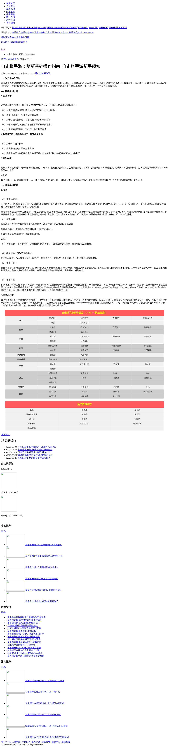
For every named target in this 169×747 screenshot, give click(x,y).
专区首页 (10, 3)
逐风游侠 (116, 318)
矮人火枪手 (84, 323)
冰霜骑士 (148, 327)
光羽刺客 (148, 350)
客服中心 (56, 742)
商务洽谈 (36, 742)
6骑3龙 (137, 419)
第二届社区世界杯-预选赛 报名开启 (24, 639)
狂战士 (116, 373)
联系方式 (46, 742)
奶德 (62, 27)
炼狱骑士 (84, 332)
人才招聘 (16, 742)
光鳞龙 (116, 392)
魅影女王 (84, 350)
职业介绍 (10, 17)
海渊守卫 (53, 378)
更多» (3, 531)
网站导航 (66, 742)
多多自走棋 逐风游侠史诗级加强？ (34, 458)
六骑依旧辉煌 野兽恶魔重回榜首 (23, 625)
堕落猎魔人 (84, 359)
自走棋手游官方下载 (54, 32)
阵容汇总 (23, 42)
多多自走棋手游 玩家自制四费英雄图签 (26, 656)
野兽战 (21, 27)
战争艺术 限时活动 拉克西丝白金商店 (25, 653)
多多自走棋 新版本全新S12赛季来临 (24, 642)
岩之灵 (116, 378)
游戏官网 (14, 42)
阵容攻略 (10, 12)
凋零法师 (53, 392)
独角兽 (116, 387)
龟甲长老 (53, 396)
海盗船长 (84, 373)
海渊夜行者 (116, 346)
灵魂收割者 (84, 337)
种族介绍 (10, 20)
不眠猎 (56, 27)
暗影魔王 (148, 337)
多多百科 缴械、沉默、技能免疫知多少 (26, 634)
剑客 (84, 378)
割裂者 (53, 369)
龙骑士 (53, 327)
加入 (3, 49)
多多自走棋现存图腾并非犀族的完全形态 (37, 447)
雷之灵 (84, 392)
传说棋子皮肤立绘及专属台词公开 (23, 650)
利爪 (148, 387)
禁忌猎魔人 (52, 359)
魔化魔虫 (116, 337)
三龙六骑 (42, 27)
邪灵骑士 (116, 327)
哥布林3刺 (103, 27)
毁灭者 (116, 364)
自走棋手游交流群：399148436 (79, 32)
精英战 (15, 27)
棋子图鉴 (10, 14)
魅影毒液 (84, 346)
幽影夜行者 (52, 346)
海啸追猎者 (147, 318)
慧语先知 (53, 387)
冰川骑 (34, 27)
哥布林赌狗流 (70, 27)
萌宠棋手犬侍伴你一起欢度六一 (22, 645)
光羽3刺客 (93, 27)
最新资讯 (10, 6)
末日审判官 (52, 373)
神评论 (47, 73)
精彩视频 (10, 9)
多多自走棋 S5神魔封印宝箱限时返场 (35, 455)
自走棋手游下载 (21, 37)
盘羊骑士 (84, 327)
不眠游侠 (53, 318)
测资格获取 (39, 32)
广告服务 (26, 742)
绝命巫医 (84, 341)
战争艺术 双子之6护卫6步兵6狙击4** (35, 449)
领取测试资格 (7, 37)
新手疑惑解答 (27, 32)
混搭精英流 (83, 27)
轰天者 (148, 364)
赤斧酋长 (53, 382)
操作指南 (10, 23)
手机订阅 (39, 73)
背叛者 (53, 355)
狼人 (148, 373)
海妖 (53, 323)
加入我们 (5, 42)
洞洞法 (50, 27)
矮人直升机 (84, 364)
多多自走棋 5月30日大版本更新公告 (24, 648)
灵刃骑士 (53, 332)
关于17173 (6, 742)
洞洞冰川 (122, 27)
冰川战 (28, 27)
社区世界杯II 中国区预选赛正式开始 (24, 628)
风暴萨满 (84, 355)
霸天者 (53, 364)
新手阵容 (16, 32)
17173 (3, 59)
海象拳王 (148, 378)
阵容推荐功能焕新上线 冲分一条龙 (24, 636)
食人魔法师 (147, 392)
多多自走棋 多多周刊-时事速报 (22, 631)
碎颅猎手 (84, 318)
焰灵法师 (84, 396)
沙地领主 (148, 346)
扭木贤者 (84, 387)
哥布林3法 (113, 27)
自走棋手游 (13, 59)
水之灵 (53, 350)
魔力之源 (116, 396)
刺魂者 (116, 350)
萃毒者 (53, 341)
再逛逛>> (6, 434)
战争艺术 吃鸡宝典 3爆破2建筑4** (34, 452)
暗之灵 (53, 337)
